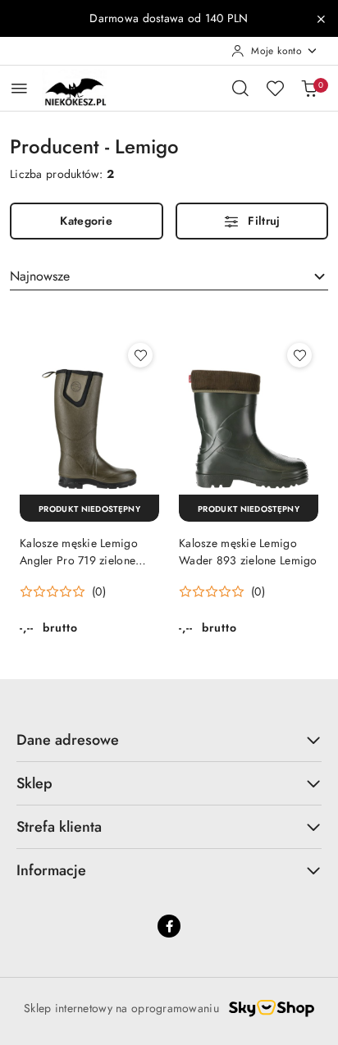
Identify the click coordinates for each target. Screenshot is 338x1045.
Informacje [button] (51, 870)
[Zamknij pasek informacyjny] (320, 18)
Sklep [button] (34, 783)
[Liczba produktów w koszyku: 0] (309, 87)
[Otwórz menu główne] (19, 88)
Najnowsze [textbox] (40, 276)
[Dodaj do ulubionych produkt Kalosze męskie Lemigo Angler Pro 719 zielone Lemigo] (140, 355)
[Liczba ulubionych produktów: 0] (275, 87)
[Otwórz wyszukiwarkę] (240, 87)
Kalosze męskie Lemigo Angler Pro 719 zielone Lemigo (79, 551)
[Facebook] (169, 926)
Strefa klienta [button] (59, 826)
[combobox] (169, 276)
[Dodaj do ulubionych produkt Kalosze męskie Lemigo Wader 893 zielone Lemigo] (299, 355)
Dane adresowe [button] (67, 740)
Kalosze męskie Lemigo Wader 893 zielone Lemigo (248, 551)
